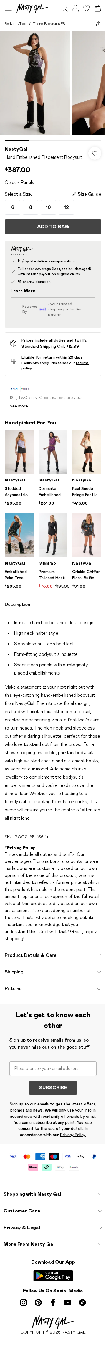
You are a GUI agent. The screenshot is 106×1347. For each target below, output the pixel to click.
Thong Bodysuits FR (49, 23)
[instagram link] (23, 1302)
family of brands (64, 1116)
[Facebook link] (53, 1302)
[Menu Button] (8, 8)
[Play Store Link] (53, 1275)
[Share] (98, 23)
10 (48, 207)
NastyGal (16, 149)
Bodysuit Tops (15, 23)
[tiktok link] (82, 1302)
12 (66, 207)
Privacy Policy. (73, 1134)
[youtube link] (67, 1302)
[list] (53, 86)
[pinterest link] (38, 1302)
